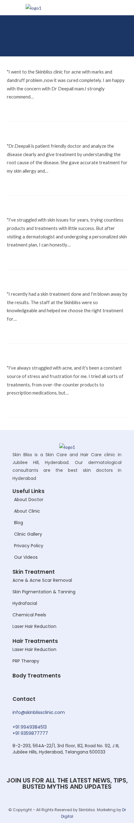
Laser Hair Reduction (34, 626)
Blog (18, 522)
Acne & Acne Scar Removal (42, 580)
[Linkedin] (122, 45)
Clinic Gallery (28, 534)
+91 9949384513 (29, 727)
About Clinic (27, 511)
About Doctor (28, 499)
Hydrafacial (24, 603)
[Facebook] (99, 45)
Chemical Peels (29, 615)
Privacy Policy (28, 546)
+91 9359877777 (30, 733)
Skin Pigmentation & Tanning (43, 592)
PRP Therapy (25, 661)
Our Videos (26, 557)
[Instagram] (111, 45)
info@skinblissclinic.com (38, 712)
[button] (123, 27)
